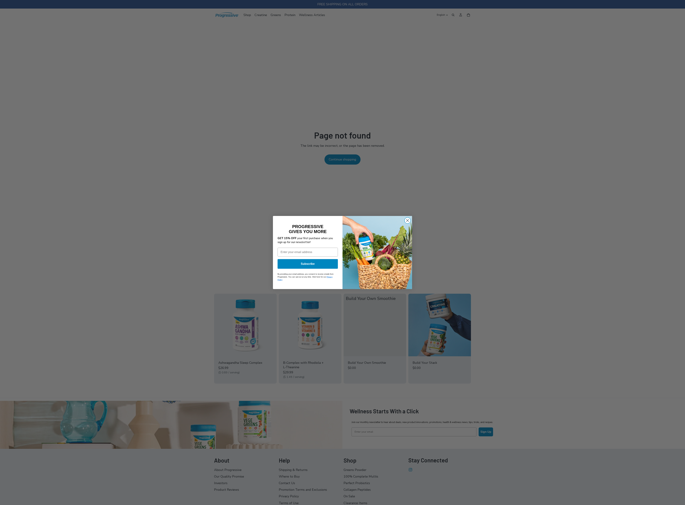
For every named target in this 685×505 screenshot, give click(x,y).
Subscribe (308, 263)
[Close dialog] (407, 220)
